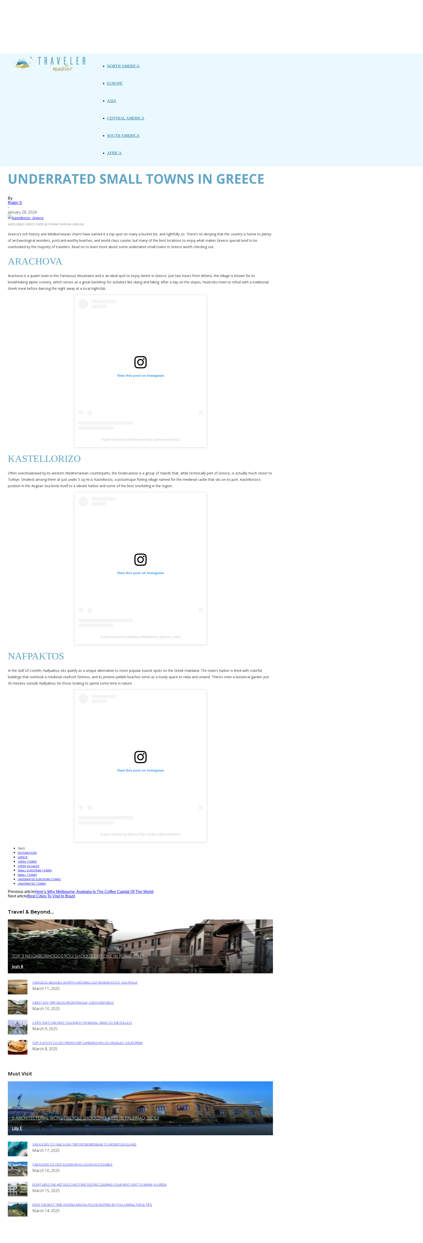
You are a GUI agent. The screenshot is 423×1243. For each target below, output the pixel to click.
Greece (23, 857)
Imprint (191, 1236)
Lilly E (17, 1128)
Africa (114, 153)
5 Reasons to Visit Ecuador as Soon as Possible (72, 1164)
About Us (134, 1236)
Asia (111, 101)
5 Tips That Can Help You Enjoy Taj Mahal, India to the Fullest (82, 1022)
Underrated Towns (32, 883)
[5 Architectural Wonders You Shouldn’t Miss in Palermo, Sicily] (140, 1134)
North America (123, 66)
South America (123, 135)
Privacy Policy (163, 1236)
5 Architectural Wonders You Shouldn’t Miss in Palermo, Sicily (85, 1118)
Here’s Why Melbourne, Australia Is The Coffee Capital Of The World (94, 892)
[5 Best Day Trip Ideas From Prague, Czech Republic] (17, 1013)
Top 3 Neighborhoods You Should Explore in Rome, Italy (78, 956)
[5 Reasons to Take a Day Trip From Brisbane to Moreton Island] (17, 1155)
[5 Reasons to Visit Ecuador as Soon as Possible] (17, 1175)
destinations (27, 853)
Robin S (15, 203)
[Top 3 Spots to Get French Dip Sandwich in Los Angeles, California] (17, 1053)
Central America (125, 118)
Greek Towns (27, 861)
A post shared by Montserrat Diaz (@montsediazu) (140, 439)
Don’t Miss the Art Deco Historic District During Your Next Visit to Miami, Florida (99, 1184)
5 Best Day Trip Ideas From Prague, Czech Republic (73, 1002)
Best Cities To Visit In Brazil (51, 896)
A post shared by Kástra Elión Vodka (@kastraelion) (140, 834)
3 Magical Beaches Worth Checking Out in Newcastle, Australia (85, 982)
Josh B (17, 966)
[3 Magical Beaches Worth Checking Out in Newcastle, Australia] (17, 993)
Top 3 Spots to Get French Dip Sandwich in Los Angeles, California (87, 1042)
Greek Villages (28, 866)
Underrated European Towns (39, 879)
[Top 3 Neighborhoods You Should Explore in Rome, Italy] (140, 972)
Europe (115, 83)
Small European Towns (35, 870)
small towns (27, 875)
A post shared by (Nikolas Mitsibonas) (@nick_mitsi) (140, 637)
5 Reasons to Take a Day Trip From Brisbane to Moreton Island (84, 1144)
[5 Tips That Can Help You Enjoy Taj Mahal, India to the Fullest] (17, 1033)
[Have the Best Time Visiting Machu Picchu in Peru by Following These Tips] (17, 1215)
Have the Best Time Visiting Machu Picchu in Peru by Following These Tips (92, 1204)
